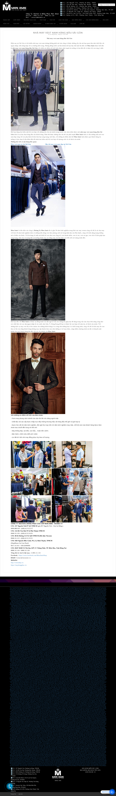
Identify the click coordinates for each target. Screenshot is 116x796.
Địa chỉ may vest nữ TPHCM (44, 715)
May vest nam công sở (84, 663)
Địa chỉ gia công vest (38, 688)
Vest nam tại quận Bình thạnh (32, 765)
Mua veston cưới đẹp (36, 715)
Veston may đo (16, 666)
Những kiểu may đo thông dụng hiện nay (91, 673)
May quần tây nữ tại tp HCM (59, 742)
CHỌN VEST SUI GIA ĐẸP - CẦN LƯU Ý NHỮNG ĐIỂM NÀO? (27, 626)
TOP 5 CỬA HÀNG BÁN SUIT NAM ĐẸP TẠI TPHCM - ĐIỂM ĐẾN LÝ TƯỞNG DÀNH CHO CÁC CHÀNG (69, 625)
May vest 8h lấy (16, 648)
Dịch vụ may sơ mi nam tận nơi (21, 633)
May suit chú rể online (48, 661)
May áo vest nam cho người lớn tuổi (36, 709)
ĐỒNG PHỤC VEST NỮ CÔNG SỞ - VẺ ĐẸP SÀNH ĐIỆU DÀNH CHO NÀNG (70, 613)
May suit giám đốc (64, 671)
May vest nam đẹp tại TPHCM (91, 714)
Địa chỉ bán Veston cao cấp (95, 726)
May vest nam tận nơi (57, 676)
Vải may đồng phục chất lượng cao (90, 689)
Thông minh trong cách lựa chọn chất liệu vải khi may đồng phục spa (84, 603)
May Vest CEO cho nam (53, 633)
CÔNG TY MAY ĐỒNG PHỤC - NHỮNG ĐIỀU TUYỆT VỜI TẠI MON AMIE (22, 613)
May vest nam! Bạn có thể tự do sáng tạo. (81, 743)
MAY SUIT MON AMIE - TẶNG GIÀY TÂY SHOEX (96, 626)
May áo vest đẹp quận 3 (21, 695)
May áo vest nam (26, 683)
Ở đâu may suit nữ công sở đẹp (78, 735)
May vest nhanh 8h (21, 648)
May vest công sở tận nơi (34, 676)
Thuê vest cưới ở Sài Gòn (29, 698)
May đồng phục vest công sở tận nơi (17, 675)
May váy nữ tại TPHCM (53, 712)
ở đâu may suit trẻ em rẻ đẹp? (76, 736)
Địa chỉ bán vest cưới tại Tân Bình (72, 732)
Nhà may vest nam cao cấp (24, 700)
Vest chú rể (61, 654)
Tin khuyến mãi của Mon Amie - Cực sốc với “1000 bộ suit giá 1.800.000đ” (32, 598)
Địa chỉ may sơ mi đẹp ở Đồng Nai (45, 703)
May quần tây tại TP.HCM (64, 723)
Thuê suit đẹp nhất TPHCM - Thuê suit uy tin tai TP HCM (55, 749)
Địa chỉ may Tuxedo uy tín (69, 682)
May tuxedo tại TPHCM (36, 682)
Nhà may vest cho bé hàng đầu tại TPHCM (58, 639)
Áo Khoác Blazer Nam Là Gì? (79, 757)
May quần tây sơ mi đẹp (65, 708)
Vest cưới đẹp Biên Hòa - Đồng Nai (63, 702)
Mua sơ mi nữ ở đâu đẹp (23, 742)
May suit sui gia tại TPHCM (21, 738)
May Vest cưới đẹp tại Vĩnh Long (91, 729)
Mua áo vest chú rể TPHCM (27, 710)
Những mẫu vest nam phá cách (49, 765)
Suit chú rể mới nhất (64, 739)
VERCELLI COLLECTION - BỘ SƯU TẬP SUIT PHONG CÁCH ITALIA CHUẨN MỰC (24, 617)
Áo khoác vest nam (83, 683)
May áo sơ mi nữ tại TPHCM (53, 715)
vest (89, 759)
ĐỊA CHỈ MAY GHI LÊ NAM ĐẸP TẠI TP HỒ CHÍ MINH (36, 755)
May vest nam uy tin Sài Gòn (87, 701)
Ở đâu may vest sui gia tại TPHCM (67, 641)
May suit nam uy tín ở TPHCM (87, 696)
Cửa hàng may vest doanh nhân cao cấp (74, 666)
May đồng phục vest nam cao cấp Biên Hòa (31, 704)
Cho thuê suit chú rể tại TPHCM (16, 663)
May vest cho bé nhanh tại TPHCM (61, 647)
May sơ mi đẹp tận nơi (58, 635)
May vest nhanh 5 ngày (32, 645)
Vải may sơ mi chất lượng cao (88, 690)
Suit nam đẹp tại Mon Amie (70, 740)
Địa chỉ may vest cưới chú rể (99, 716)
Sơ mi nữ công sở (77, 744)
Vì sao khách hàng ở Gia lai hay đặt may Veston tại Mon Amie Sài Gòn (51, 731)
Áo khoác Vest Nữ (82, 754)
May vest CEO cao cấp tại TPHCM (25, 669)
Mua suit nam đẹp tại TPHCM (17, 696)
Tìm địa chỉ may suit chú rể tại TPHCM (57, 655)
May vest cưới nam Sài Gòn (48, 697)
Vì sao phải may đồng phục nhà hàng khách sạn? (53, 604)
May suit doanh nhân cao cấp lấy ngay (19, 654)
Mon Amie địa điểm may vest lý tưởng (42, 672)
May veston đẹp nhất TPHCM (30, 686)
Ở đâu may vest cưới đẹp (94, 724)
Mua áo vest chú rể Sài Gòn (31, 697)
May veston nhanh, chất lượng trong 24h (84, 724)
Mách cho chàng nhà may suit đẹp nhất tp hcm (18, 602)
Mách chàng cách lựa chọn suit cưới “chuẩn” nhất (84, 602)
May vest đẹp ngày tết (81, 657)
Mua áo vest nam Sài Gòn (15, 700)
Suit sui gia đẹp (34, 738)
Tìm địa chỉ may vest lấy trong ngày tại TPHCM (98, 640)
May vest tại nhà (59, 632)
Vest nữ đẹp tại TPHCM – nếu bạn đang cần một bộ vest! (96, 743)
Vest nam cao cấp (48, 680)
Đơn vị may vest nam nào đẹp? (31, 718)
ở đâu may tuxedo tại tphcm (41, 656)
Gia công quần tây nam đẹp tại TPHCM (46, 688)
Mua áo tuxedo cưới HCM (82, 712)
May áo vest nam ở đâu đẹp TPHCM (86, 697)
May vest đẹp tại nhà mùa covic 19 (48, 631)
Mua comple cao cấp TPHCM (90, 672)
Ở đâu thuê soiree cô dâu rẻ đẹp (25, 737)
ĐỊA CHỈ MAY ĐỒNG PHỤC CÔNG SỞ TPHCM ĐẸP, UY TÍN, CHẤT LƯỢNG (45, 606)
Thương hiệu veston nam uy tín (79, 686)
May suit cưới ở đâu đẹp (52, 722)
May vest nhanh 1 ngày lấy (63, 645)
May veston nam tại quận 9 (46, 763)
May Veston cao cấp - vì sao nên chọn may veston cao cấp (72, 752)
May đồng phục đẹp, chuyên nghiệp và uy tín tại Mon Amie (51, 605)
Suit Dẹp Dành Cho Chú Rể (89, 754)
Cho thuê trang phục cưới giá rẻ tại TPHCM (91, 648)
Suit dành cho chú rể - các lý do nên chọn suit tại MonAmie (58, 750)
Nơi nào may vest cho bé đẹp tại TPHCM (78, 642)
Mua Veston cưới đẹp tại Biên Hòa (27, 707)
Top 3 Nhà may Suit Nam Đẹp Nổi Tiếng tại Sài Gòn (91, 728)
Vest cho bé (77, 640)
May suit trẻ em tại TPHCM (90, 737)
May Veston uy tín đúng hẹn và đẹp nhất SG (74, 726)
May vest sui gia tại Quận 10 (34, 644)
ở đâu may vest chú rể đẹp (20, 656)
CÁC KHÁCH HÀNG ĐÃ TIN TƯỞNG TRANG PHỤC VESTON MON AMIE (67, 607)
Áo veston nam (21, 685)
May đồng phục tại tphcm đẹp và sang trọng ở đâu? (67, 603)
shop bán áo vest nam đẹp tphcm (63, 714)
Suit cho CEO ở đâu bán (39, 653)
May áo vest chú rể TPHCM (18, 710)
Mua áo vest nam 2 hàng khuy (70, 716)
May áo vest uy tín (42, 695)
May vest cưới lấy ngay (56, 658)
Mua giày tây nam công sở (89, 669)
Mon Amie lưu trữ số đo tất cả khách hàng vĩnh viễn (49, 724)
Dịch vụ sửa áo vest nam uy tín (94, 685)
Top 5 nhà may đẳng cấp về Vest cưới (78, 728)
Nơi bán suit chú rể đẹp (67, 738)
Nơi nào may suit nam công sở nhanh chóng (46, 735)
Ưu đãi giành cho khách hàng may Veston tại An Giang (18, 730)
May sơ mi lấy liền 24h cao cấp (53, 649)
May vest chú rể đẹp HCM (56, 697)
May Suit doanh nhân (97, 653)
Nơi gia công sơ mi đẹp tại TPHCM (99, 688)
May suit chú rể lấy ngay (55, 661)
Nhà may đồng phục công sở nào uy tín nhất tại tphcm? (74, 599)
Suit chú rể (87, 655)
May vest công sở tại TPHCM (76, 663)
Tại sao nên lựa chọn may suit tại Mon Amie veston (41, 722)
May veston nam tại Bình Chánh (47, 764)
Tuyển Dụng (63, 23)
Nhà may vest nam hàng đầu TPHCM (54, 713)
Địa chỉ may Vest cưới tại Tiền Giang (55, 730)
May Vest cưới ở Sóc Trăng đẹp (50, 729)
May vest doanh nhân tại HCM (83, 671)
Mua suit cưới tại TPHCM (74, 657)
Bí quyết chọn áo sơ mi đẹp (94, 725)
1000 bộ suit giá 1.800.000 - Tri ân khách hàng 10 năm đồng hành (93, 589)
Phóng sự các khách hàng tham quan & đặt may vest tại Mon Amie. (62, 593)
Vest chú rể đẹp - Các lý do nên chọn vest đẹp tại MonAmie (73, 753)
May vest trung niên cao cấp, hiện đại (80, 721)
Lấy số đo (26, 23)
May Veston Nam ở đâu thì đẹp (15, 729)
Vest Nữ (52, 19)
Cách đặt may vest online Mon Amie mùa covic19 (95, 631)
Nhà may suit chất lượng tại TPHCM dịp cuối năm (29, 657)
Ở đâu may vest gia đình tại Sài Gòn (90, 641)
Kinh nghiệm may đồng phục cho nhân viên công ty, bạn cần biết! (33, 600)
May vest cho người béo (98, 711)
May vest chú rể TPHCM (62, 709)
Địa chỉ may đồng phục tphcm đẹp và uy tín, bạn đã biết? (64, 600)
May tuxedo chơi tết (93, 659)
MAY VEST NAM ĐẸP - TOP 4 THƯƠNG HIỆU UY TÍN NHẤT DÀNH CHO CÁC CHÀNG (80, 621)
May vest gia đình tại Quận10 (17, 640)
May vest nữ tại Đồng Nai (91, 702)
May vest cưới (30, 658)
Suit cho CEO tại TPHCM (32, 653)
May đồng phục (83, 765)
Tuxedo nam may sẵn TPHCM (86, 681)
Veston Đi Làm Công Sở (52, 741)
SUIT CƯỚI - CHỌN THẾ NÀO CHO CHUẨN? (70, 614)
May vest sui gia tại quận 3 (81, 639)
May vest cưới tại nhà (39, 725)
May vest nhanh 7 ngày (18, 645)
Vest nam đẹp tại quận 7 (92, 700)
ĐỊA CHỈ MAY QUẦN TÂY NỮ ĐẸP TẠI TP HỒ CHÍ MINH (69, 755)
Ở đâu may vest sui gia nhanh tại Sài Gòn (79, 641)
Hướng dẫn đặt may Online (27, 758)
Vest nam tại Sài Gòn (55, 680)
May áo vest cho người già (28, 712)
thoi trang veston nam (85, 759)
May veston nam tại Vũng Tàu (85, 764)
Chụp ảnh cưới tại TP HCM (97, 765)
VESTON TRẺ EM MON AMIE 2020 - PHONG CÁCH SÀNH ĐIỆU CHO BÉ (59, 618)
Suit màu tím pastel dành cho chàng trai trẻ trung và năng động (90, 591)
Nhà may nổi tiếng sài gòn (21, 715)
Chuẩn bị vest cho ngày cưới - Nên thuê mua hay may (20, 723)
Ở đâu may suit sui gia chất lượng (47, 736)
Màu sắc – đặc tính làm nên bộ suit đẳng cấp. (34, 741)
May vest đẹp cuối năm (24, 658)
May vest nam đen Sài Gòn (39, 697)
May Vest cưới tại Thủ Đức (43, 732)
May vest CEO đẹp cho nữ (39, 633)
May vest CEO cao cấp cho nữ (21, 634)
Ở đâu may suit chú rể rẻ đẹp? (35, 737)
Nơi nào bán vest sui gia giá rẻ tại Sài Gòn (23, 643)
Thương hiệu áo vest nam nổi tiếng (75, 684)
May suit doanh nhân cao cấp (73, 714)
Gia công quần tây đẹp (64, 688)
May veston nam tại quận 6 (70, 763)
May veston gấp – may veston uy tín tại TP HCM (25, 752)
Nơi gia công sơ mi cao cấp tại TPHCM (87, 688)
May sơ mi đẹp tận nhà (90, 635)
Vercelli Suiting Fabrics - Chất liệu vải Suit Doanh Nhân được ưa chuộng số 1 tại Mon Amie (68, 591)
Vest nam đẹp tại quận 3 (26, 701)
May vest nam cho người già (46, 709)
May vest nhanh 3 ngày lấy (47, 645)
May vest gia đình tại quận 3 (34, 646)
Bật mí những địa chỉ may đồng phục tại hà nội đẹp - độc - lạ (22, 601)
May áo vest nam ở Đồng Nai (72, 703)
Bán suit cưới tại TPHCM (42, 663)
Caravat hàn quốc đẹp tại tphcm (81, 756)
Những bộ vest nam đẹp (66, 684)
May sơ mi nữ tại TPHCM (90, 742)
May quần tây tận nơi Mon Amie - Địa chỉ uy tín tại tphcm (66, 588)
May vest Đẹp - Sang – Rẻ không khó (85, 717)
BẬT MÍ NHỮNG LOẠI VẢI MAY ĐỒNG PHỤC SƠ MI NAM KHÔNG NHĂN (30, 619)
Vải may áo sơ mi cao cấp (38, 690)
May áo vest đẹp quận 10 (66, 694)
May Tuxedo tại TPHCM (81, 682)
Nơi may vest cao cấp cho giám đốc (96, 670)
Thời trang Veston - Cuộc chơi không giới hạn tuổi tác (53, 721)
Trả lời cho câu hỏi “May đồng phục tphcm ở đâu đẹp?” (51, 603)
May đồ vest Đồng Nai (84, 702)
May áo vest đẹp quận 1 (36, 695)
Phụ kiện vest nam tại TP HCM (34, 756)
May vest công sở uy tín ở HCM (58, 663)
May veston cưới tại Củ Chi (82, 732)
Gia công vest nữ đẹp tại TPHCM (76, 718)
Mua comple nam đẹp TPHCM (94, 710)
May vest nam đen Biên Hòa (42, 704)
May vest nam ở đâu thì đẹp (80, 708)
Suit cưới (78, 655)
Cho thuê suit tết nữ (88, 662)
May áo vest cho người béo (52, 710)
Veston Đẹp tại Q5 (41, 759)
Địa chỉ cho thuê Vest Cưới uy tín (57, 728)
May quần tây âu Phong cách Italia (79, 741)
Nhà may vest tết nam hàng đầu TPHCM (98, 656)
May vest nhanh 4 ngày (39, 645)
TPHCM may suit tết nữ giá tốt (76, 654)
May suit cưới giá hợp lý (25, 661)
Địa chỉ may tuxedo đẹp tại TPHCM (51, 681)
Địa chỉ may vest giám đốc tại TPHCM (45, 667)
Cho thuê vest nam (57, 765)
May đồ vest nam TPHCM (89, 682)
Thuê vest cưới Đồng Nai (81, 703)
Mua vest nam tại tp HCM (88, 741)
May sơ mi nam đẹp (15, 743)
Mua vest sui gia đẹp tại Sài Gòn (76, 643)
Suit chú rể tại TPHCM (93, 655)
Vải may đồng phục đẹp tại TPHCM (80, 689)
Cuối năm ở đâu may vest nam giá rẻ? (24, 662)
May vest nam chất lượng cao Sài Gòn (59, 701)
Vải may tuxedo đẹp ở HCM (61, 682)
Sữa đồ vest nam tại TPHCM (82, 687)
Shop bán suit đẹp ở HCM (45, 716)
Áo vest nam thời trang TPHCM (27, 716)
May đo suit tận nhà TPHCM (75, 675)
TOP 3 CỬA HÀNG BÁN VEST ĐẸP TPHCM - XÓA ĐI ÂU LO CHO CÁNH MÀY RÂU (39, 628)
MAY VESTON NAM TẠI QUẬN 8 (25, 726)
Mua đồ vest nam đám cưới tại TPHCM (92, 712)
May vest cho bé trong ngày (36, 647)
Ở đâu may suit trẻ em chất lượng (67, 736)
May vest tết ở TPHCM (51, 640)
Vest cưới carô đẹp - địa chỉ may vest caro (87, 750)
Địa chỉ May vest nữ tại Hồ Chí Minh (20, 759)
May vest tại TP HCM (68, 765)
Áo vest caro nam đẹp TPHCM (61, 711)
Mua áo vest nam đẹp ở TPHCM (72, 715)
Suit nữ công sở (33, 736)
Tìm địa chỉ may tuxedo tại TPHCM (34, 655)
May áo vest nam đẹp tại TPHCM (18, 687)
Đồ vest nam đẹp (15, 684)
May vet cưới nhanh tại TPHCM (71, 725)
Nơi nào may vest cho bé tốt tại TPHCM (66, 642)
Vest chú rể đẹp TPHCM (70, 709)
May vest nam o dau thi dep (97, 759)
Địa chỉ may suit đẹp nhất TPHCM (79, 751)
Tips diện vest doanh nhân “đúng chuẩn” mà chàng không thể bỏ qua (50, 597)
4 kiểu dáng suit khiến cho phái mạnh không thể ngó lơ (68, 597)
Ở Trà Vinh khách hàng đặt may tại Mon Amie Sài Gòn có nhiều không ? (76, 729)
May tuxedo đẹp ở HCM (97, 682)
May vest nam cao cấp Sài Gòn (69, 701)
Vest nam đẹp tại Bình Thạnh (47, 700)
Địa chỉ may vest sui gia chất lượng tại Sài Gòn (31, 648)
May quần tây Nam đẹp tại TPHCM (49, 754)
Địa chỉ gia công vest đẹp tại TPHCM (28, 688)
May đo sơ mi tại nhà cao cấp (65, 635)
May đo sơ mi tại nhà (83, 635)
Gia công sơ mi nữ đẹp (78, 688)
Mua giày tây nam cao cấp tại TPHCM (49, 669)
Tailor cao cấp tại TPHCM (78, 676)
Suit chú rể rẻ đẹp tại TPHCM (83, 738)
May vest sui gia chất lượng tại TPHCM (71, 639)
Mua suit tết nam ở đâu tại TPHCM (65, 657)
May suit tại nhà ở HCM (83, 675)
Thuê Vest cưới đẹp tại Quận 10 (39, 728)
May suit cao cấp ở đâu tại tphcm (44, 654)
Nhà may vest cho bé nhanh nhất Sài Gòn (57, 643)
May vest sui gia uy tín (98, 643)
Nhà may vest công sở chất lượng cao (72, 661)
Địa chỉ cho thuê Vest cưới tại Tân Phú (61, 732)
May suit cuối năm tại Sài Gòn (82, 660)
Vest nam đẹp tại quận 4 (18, 701)
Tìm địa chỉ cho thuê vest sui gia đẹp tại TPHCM (42, 641)
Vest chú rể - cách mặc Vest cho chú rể (58, 752)
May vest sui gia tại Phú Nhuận (51, 644)
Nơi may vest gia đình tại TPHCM (46, 643)
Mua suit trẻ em (65, 737)
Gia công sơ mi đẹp (18, 689)
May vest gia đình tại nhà (60, 646)
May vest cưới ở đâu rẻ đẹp (90, 716)
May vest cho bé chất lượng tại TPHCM (90, 647)
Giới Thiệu (16, 19)
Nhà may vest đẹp (77, 717)
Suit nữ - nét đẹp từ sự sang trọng (79, 740)
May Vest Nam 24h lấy (15, 758)
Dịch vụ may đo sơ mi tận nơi (30, 633)
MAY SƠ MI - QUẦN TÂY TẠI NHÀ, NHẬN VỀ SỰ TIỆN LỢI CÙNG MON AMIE (56, 620)
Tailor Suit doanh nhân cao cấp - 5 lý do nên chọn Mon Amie (42, 599)
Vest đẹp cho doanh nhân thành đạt (24, 666)
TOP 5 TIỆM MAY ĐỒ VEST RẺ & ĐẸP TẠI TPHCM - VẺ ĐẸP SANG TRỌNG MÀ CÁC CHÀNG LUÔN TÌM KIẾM (53, 626)
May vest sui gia (92, 643)
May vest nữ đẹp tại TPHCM (23, 743)
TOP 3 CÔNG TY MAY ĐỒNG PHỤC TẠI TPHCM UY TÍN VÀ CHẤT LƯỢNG (35, 612)
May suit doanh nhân (101, 671)
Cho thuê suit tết (74, 652)
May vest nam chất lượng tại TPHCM (80, 716)
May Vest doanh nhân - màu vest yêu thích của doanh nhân (41, 750)
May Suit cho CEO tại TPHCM (35, 654)
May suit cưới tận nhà (57, 675)
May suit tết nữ (15, 660)
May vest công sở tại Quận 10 (53, 673)
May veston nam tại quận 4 (86, 763)
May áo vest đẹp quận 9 (74, 694)
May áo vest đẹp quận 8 (81, 694)
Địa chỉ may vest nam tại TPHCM (93, 680)
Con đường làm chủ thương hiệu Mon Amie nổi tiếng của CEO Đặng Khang (80, 592)
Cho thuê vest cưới (70, 662)
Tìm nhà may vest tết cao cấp (85, 654)
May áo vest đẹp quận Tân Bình (31, 694)
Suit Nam (78, 754)
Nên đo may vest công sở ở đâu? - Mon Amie (34, 597)
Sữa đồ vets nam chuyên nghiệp (50, 687)
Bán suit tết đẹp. (95, 652)
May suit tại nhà (89, 675)
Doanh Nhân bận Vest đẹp (65, 695)
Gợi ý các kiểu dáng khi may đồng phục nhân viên (39, 604)
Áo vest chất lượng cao (54, 695)
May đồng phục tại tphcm (86, 749)
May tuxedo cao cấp (100, 659)
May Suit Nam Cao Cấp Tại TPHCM (21, 740)
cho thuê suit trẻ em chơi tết (67, 652)
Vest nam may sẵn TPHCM (33, 683)
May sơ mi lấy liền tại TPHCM (70, 649)
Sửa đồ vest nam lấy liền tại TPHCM (23, 684)
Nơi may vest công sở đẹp (50, 663)
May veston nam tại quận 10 (24, 764)
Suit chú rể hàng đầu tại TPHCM (49, 739)
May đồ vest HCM (35, 713)
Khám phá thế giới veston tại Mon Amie (62, 724)
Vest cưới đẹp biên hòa (77, 707)
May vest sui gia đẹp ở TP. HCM (83, 723)
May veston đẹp (102, 681)
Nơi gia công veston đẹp (70, 689)
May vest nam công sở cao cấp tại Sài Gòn (59, 699)
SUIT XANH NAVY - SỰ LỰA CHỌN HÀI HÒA (78, 612)
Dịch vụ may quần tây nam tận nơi (67, 632)
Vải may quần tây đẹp (80, 690)
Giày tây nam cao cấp (59, 669)
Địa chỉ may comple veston (70, 686)
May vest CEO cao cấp (65, 670)
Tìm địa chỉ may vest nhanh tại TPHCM (85, 640)
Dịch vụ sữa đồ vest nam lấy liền (91, 687)
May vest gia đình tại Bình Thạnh (69, 646)
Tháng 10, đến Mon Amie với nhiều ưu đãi (21, 671)
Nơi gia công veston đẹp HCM (55, 689)
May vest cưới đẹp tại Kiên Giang (60, 729)
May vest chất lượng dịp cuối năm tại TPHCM (19, 659)
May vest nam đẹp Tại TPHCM (15, 718)
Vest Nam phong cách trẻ (34, 759)
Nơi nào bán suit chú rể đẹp (97, 738)
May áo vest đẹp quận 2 (28, 695)
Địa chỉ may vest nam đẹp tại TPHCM (94, 713)
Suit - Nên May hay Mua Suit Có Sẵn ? (54, 757)
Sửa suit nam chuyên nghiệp (16, 686)
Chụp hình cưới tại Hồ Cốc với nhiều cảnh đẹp (74, 758)
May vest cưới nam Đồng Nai (35, 703)
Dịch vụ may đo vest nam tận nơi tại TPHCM (94, 633)
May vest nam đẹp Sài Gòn (78, 701)
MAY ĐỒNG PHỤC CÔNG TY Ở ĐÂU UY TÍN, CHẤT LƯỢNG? (23, 606)
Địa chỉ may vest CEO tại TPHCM (96, 667)
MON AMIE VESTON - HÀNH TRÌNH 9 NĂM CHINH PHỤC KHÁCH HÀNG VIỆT (89, 606)
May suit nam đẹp (34, 740)
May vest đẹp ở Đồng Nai (101, 703)
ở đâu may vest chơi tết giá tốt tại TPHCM (30, 656)
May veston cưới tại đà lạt (18, 731)
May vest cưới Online (87, 725)
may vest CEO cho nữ (46, 633)
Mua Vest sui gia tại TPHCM (97, 745)
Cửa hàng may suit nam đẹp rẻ (35, 696)
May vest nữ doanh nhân (84, 666)
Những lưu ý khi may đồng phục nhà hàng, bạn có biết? (68, 604)
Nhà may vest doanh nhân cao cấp (31, 668)
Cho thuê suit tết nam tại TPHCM (96, 662)
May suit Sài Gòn (79, 715)
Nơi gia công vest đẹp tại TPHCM (35, 689)
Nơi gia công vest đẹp (64, 689)
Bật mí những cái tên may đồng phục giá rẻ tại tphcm (95, 604)
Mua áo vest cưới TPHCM (78, 709)
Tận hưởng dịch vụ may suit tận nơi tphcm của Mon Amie (24, 589)
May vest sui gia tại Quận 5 (42, 644)
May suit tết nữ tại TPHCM (21, 660)
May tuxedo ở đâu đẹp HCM (77, 681)
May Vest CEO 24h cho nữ (40, 634)
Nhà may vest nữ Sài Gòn (45, 712)
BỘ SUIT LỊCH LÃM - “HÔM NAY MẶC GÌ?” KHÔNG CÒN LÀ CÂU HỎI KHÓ (54, 621)
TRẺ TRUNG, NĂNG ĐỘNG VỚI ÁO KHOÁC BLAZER (86, 614)
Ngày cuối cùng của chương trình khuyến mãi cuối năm (39, 601)
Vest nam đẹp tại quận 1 (40, 701)
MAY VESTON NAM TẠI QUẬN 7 (35, 726)
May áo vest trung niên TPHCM (94, 715)
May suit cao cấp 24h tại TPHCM (54, 654)
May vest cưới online (44, 658)
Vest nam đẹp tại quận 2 (33, 701)
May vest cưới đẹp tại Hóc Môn (34, 732)
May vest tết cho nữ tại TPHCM (95, 657)
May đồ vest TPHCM (62, 716)
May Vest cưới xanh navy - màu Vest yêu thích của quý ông (40, 753)
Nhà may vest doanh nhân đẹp (50, 668)
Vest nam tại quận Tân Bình (40, 765)
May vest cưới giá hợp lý (61, 672)
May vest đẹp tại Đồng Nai (84, 730)
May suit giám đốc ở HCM (57, 671)
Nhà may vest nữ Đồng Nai (64, 703)
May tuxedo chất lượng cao (25, 681)
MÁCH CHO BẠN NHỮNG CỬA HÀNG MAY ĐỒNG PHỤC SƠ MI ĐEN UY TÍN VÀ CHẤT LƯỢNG (81, 617)
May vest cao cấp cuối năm (30, 659)
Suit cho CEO (26, 653)
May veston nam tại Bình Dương (76, 764)
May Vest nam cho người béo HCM (80, 698)
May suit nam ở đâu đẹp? (99, 739)
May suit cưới (52, 660)
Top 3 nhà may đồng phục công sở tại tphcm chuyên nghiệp (22, 604)
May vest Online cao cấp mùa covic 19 (22, 632)
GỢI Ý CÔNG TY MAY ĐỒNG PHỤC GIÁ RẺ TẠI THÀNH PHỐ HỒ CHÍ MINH (59, 612)
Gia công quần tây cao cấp (56, 688)
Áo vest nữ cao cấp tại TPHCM (87, 745)
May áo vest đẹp (47, 695)
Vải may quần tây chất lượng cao (64, 690)
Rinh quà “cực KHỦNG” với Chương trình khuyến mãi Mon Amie (85, 598)
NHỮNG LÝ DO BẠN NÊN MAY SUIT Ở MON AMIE (94, 629)
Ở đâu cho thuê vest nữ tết (49, 656)
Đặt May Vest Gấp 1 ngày (87, 757)
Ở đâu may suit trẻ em (84, 736)
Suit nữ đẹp (64, 740)
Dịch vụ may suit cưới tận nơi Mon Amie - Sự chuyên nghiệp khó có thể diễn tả (57, 587)
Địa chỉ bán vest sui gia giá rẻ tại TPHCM (78, 648)
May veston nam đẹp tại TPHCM (76, 669)
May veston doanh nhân (41, 671)
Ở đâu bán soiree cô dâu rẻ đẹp (16, 737)
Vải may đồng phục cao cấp (100, 689)
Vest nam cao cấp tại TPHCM (34, 667)
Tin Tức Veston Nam (73, 759)
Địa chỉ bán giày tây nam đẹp (66, 669)
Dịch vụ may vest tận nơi (36, 635)
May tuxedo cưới (15, 682)
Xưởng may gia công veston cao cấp (92, 683)
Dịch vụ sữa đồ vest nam (99, 687)
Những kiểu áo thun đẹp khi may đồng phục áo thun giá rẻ (91, 599)
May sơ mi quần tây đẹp (86, 710)
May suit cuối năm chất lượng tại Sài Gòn (93, 660)
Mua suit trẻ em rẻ (59, 737)
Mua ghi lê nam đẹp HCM (67, 712)
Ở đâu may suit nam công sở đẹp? (88, 735)
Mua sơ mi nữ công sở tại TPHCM (22, 744)
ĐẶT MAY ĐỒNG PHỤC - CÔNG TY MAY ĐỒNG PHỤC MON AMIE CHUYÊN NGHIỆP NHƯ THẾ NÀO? (79, 611)
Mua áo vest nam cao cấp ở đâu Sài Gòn (72, 699)
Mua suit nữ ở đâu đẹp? (92, 739)
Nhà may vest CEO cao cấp (68, 667)
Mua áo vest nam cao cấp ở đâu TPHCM (53, 714)
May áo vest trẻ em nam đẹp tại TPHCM (60, 759)
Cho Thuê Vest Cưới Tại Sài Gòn (96, 757)
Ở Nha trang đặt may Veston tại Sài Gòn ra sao (68, 731)
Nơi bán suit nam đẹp (85, 739)
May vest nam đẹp (27, 667)
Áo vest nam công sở (54, 685)
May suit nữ (39, 740)
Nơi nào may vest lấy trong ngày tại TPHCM (42, 642)
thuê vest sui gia (46, 759)
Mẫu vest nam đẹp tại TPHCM (59, 683)
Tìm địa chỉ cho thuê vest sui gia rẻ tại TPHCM (27, 641)
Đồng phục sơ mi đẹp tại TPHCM (87, 676)
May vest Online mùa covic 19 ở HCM (58, 631)
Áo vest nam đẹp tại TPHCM (96, 758)
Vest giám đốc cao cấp (53, 666)
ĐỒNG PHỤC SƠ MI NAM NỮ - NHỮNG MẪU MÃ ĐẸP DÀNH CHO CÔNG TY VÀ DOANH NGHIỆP (46, 616)
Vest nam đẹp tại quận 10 (69, 700)
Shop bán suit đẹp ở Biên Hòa (36, 707)
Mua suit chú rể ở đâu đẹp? (59, 738)
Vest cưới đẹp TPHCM (47, 708)
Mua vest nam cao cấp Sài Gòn (93, 699)
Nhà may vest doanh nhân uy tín (41, 668)
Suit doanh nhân (68, 711)
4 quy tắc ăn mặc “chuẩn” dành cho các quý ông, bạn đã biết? (67, 602)
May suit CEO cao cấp (16, 669)
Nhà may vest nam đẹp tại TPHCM (42, 718)
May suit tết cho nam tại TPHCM (38, 660)
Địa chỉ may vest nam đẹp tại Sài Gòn (47, 699)
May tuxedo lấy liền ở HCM (42, 681)
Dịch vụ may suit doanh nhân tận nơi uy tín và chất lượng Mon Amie (19, 587)
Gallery (73, 23)
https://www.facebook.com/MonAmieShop (33, 555)
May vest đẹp (94, 668)
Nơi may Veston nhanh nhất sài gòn (86, 726)
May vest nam (62, 765)
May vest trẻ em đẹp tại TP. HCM (73, 723)
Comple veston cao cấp (35, 685)
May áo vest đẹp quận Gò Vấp (22, 694)
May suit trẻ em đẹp (98, 737)
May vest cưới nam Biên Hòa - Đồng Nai (91, 703)
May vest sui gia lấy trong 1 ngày (90, 644)
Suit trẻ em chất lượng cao (52, 737)
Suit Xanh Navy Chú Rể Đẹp (61, 741)
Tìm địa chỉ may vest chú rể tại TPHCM (23, 655)
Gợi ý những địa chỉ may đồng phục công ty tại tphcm (68, 605)
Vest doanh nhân (79, 710)
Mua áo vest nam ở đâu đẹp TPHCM (16, 716)
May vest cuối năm (50, 658)
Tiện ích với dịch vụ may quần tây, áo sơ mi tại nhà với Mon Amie (48, 588)
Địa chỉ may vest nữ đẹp (69, 745)
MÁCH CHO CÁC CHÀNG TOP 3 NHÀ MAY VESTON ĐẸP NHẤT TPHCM (48, 630)
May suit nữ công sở (21, 736)
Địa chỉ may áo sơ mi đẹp (28, 680)
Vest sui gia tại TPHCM (50, 674)
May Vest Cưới (21, 758)
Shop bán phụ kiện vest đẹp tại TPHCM (71, 710)
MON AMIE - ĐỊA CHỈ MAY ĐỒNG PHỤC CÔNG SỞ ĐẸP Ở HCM (67, 606)
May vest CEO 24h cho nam (48, 634)
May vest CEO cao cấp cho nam (31, 634)
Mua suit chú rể (90, 738)
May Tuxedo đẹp (15, 683)
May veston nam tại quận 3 (95, 763)
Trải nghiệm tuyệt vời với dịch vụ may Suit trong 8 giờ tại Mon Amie (82, 601)
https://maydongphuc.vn (19, 565)
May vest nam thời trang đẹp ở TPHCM (23, 717)
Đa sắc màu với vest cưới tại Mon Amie (35, 717)
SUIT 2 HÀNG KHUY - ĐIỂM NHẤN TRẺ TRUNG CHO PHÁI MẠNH (63, 628)
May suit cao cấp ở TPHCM (69, 696)
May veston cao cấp (60, 712)
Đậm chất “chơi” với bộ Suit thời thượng (53, 601)
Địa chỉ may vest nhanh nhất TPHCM (44, 648)
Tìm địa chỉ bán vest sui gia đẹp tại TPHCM (96, 638)
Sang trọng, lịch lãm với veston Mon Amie (72, 673)
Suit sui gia (45, 738)
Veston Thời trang (79, 759)
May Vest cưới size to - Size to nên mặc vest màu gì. (93, 732)
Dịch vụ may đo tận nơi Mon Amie (73, 633)
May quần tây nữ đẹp (76, 742)
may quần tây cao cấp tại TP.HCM (46, 723)
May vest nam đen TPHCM (35, 710)
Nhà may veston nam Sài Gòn (61, 686)
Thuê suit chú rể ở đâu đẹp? (51, 738)
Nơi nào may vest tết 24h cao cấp (43, 640)
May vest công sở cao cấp (67, 663)
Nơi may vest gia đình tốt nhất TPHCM (34, 643)
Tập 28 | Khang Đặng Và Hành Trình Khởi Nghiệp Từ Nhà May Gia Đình (42, 593)
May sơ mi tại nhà (96, 635)
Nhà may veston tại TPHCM (81, 685)
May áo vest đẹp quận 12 (51, 694)
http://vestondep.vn (17, 562)
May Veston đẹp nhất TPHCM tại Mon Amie (37, 727)
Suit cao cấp (45, 653)
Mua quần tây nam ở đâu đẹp (15, 742)
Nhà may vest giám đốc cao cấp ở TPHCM (57, 667)
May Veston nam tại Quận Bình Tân (17, 763)
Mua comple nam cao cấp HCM (27, 713)
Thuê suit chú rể (19, 739)
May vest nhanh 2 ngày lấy (55, 645)
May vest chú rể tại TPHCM (79, 658)
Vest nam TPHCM (51, 683)
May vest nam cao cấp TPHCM (41, 714)
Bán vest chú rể (31, 663)
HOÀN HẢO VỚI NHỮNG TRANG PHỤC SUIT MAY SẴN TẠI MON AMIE (22, 611)
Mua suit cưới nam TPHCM (26, 696)
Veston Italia (28, 711)
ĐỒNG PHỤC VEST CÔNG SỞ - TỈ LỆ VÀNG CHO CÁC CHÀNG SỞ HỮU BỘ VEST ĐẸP (49, 614)
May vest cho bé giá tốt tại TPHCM (80, 647)
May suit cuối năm (75, 660)
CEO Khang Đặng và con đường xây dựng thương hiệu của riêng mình (45, 592)
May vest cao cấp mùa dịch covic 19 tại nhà (36, 631)
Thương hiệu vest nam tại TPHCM (43, 713)
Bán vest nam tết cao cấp (29, 638)
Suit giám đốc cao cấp (20, 653)
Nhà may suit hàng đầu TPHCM (52, 696)
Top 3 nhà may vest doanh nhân (64, 630)
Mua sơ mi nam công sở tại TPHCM (33, 744)
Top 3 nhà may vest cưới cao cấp (74, 630)
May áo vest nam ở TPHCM (55, 709)
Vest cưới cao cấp (66, 654)
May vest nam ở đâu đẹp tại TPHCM (43, 683)
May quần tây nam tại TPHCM (53, 672)
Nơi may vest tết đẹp (65, 638)
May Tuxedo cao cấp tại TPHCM (23, 682)
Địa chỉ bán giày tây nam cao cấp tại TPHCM (37, 669)
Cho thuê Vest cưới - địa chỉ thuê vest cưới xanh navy (50, 751)
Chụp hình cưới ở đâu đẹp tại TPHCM (51, 758)
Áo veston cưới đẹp (23, 686)
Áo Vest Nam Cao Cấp (41, 684)
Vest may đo (102, 713)
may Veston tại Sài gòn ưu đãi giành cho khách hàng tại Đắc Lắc (31, 731)
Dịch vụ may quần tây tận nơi (76, 632)
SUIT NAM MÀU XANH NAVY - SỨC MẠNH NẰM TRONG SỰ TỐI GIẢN (32, 620)
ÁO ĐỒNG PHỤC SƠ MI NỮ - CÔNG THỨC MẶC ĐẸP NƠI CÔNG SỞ (36, 618)
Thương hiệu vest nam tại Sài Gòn (99, 698)
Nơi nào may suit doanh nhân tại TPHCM (69, 653)
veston (92, 759)
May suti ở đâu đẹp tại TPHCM (94, 709)
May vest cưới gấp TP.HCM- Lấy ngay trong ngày (96, 723)
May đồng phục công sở (89, 765)
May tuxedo (36, 659)
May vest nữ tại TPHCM (81, 673)
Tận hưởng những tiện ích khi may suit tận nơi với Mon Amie (42, 589)
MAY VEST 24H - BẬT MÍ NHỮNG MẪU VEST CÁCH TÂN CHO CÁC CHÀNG (73, 619)
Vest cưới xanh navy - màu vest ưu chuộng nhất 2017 (23, 753)
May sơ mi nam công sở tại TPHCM (54, 744)
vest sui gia (68, 759)
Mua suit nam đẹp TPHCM (43, 711)
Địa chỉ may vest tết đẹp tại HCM (48, 638)
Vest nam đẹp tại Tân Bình (31, 700)
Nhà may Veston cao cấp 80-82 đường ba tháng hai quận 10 (52, 727)
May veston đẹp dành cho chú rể (87, 668)
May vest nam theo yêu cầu (96, 697)
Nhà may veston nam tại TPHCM (71, 668)
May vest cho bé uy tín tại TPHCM (26, 647)
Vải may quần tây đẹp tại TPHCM (54, 690)
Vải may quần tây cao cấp (73, 690)
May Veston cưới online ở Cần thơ (101, 729)
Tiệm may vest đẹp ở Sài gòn (97, 708)
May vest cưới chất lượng (79, 725)
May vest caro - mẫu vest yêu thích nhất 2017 (73, 750)
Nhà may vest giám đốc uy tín (21, 668)
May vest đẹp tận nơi (51, 635)
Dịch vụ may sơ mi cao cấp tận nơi (86, 632)
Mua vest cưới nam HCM (71, 697)
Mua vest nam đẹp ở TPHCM (58, 684)
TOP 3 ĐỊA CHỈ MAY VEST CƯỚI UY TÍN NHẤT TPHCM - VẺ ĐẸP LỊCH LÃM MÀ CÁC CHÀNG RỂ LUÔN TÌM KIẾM (68, 629)
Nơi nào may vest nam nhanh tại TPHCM (29, 642)
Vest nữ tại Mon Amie (90, 674)
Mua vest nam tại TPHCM (40, 708)
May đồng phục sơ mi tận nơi (89, 634)
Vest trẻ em (81, 745)
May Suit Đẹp (76, 682)
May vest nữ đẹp (27, 759)
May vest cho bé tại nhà (52, 647)
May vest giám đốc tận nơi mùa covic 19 (23, 631)
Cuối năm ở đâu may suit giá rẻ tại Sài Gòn (47, 662)
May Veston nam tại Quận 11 (37, 763)
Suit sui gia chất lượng (40, 738)
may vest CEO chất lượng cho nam (63, 633)
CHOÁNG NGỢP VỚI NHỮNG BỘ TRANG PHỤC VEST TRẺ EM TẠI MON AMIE (80, 620)
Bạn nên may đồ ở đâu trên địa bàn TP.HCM (35, 723)
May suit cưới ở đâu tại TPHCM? (67, 660)
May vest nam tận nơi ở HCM (17, 676)
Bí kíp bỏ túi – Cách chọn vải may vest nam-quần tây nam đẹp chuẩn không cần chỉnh (33, 721)
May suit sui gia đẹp (28, 738)
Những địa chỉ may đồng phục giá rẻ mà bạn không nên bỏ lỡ (34, 605)
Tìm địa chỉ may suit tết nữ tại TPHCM (45, 655)
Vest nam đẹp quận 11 (63, 700)
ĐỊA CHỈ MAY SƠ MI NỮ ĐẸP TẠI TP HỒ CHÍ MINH (86, 755)
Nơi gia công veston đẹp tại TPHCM (46, 689)
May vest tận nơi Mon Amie (20, 635)
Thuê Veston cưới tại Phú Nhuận (30, 728)
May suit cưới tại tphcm (58, 660)
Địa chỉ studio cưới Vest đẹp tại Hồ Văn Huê (19, 728)
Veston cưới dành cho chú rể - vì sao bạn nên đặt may (56, 753)
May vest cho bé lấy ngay (70, 647)
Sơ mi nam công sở (83, 744)
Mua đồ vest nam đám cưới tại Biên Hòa (93, 704)
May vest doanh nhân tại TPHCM (93, 671)
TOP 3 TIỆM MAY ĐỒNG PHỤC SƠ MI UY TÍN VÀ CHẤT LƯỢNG (37, 615)
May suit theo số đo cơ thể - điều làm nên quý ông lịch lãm (65, 722)
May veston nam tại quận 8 (54, 763)
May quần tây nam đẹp (83, 742)
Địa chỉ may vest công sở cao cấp (83, 661)
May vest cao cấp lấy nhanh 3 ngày (99, 663)
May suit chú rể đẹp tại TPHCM (97, 695)
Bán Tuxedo (36, 663)
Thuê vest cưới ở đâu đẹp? (44, 673)
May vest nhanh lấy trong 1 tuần (99, 644)
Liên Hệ (82, 23)
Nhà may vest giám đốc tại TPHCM (60, 668)
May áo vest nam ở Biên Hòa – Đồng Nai (74, 702)
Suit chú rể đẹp (69, 739)
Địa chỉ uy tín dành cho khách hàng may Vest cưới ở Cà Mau (36, 729)
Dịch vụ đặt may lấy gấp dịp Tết (27, 724)
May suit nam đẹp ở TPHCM (78, 696)
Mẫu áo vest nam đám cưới (68, 683)
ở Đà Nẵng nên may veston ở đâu (80, 731)
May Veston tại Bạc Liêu (24, 729)
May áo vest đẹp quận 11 (59, 694)
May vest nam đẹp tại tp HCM (32, 743)
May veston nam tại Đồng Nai (67, 764)
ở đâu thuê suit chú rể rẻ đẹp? (44, 737)
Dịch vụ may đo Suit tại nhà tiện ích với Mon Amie (26, 599)
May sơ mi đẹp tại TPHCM (24, 672)
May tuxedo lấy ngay (87, 659)
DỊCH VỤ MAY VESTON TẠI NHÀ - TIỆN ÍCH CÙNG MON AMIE (33, 621)
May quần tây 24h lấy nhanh (36, 649)
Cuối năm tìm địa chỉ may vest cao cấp (94, 661)
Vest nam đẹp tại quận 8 (84, 700)
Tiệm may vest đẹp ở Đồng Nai (15, 703)
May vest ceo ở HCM (59, 670)
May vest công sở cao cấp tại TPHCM (31, 652)
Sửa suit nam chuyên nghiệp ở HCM (93, 684)
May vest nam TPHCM (15, 697)
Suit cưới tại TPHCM (83, 655)
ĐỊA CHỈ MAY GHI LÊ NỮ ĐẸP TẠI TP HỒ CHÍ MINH (52, 755)
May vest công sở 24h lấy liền (58, 652)
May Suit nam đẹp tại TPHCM (57, 740)
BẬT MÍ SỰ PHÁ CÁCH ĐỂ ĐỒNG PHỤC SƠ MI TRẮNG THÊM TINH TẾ (59, 615)
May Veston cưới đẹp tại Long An (90, 731)
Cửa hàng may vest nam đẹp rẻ (84, 713)
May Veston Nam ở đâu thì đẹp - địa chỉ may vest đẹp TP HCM (73, 749)
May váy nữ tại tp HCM (46, 742)
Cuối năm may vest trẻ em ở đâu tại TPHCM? (60, 662)
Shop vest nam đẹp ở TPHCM (37, 712)
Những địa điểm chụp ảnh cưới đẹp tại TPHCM (38, 758)
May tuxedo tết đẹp (60, 659)
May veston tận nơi (26, 675)
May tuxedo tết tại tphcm (46, 659)
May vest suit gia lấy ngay (85, 643)
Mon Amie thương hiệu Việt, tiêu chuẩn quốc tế (90, 722)
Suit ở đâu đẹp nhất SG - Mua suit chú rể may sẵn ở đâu (20, 741)
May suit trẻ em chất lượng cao (72, 737)
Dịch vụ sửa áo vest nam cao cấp (72, 685)
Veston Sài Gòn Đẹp (24, 718)
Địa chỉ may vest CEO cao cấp (18, 670)
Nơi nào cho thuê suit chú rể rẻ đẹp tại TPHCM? (29, 739)
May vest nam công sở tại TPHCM (27, 745)
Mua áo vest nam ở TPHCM (26, 709)
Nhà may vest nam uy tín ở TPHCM (46, 717)
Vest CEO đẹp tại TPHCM (46, 666)
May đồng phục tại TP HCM (76, 765)
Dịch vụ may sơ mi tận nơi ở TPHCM (96, 632)
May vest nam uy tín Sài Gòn (21, 144)
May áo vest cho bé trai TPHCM (62, 715)
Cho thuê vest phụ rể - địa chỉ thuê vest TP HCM (35, 751)
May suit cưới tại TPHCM (61, 696)
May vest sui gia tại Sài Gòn (26, 644)
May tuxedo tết (41, 659)
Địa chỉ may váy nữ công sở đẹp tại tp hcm (18, 757)
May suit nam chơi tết (47, 660)
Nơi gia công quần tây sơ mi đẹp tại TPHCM (64, 718)
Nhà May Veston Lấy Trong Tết (74, 695)
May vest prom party (58, 674)
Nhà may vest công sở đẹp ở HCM (36, 662)
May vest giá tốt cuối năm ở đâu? (15, 658)
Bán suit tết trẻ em (89, 652)
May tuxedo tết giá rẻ (54, 659)
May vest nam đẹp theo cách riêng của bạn (48, 743)
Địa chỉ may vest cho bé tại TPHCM (67, 648)
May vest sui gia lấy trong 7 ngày (70, 644)
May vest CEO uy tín (37, 670)
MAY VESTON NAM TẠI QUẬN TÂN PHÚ (61, 726)
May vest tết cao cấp (67, 640)
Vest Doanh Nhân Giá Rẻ (45, 741)
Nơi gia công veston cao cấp (26, 689)
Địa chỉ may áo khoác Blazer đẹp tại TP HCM (46, 756)
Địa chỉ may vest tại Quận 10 (36, 673)
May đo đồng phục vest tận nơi (98, 634)
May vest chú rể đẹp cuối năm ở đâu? (89, 658)
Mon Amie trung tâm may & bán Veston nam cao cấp (23, 727)
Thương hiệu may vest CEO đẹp (19, 667)
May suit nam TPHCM (22, 711)
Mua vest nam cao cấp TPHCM (82, 714)
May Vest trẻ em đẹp (76, 745)
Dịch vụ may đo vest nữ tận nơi (83, 633)
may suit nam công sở (28, 736)
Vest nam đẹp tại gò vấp (39, 700)
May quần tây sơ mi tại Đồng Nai (25, 703)
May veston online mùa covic (45, 632)
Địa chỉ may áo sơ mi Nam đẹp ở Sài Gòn (61, 754)
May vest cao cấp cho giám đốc (34, 711)
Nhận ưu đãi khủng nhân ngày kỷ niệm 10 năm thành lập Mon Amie (53, 598)
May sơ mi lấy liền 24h (78, 649)
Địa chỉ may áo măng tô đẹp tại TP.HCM (30, 757)
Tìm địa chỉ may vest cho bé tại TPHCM (19, 639)
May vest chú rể (72, 658)
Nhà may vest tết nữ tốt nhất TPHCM (87, 656)
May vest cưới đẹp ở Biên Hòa (99, 731)
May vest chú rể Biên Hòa (70, 707)
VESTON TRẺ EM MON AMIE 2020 (50, 607)
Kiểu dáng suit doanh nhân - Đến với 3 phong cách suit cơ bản (85, 597)
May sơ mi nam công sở (16, 674)
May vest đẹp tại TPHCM (60, 681)
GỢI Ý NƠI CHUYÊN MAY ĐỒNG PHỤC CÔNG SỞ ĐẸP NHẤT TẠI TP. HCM (46, 613)
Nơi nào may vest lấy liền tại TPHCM (54, 642)
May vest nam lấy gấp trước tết (37, 724)
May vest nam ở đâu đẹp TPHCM (56, 708)
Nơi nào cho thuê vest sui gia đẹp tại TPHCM (91, 642)
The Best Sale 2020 (30, 19)
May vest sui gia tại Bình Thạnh (60, 644)
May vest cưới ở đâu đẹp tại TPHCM (52, 718)
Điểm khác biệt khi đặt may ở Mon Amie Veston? (56, 590)
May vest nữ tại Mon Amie (71, 743)
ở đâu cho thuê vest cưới (56, 656)
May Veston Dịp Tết (82, 695)
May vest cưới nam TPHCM (44, 710)
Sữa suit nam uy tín (97, 686)
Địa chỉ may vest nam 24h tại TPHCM (55, 648)
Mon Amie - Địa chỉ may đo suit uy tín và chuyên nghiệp (71, 590)
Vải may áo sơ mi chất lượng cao (19, 690)
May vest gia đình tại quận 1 (25, 640)
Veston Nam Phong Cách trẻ (39, 764)
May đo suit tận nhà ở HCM (43, 675)
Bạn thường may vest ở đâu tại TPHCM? (71, 672)
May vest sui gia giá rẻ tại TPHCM (90, 639)
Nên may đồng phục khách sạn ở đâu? (82, 604)
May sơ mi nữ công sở (63, 744)
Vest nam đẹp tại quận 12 (55, 700)
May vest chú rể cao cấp (98, 658)
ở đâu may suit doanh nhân (59, 653)
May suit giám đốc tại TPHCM (80, 653)
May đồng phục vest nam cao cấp (26, 673)
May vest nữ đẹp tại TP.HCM (56, 723)
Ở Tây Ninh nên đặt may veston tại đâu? (94, 730)
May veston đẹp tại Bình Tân (52, 732)
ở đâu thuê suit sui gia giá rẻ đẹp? (93, 736)
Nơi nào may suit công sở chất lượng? (34, 735)
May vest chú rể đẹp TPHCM (61, 710)
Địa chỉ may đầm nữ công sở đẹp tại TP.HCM (59, 756)
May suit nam (83, 669)
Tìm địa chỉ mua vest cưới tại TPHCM (95, 654)
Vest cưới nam (88, 685)
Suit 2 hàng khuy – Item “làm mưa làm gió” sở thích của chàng (34, 602)
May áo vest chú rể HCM (22, 697)
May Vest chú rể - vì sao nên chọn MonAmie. (88, 753)
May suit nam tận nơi (50, 675)
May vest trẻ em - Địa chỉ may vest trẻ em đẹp (38, 752)
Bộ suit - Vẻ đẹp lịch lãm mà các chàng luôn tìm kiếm (80, 593)
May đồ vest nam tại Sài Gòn (90, 698)
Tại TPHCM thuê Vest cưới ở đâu (68, 728)
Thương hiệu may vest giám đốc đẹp (94, 666)
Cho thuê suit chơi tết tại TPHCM (81, 652)
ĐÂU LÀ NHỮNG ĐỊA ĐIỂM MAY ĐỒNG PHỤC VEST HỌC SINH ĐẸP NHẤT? (23, 614)
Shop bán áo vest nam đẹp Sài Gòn (83, 699)
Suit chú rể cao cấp (99, 655)
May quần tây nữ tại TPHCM (44, 682)
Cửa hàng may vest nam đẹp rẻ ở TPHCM (35, 699)
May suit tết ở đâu (23, 652)
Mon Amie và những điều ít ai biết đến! (25, 593)
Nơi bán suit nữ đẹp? (79, 739)
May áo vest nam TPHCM (84, 684)
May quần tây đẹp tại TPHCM (88, 708)
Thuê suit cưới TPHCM (88, 695)
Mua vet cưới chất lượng (54, 725)
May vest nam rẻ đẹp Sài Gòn (49, 701)
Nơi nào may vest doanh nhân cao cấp (84, 670)
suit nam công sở (38, 736)
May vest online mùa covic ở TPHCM (81, 631)
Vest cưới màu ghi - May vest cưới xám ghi (21, 751)
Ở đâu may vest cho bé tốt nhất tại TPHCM (32, 639)
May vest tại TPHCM (95, 675)
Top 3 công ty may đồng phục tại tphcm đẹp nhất (49, 600)
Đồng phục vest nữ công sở (53, 682)
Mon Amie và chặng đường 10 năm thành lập (94, 593)
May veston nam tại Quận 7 (82, 672)
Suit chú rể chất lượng (57, 739)
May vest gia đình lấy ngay (78, 646)
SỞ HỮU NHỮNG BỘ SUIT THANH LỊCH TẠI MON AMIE (79, 626)
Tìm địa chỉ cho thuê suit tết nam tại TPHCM (69, 655)
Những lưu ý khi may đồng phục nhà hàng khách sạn (58, 599)
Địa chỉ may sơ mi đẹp (84, 707)
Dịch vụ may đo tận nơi (81, 634)
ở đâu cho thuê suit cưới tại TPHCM (66, 656)
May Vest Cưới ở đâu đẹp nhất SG (27, 749)
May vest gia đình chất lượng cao (94, 646)
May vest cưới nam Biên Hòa (72, 704)
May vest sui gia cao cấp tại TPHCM (84, 638)
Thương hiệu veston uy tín (86, 667)
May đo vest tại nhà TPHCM (26, 676)
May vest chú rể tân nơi (96, 674)
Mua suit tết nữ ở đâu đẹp (55, 657)
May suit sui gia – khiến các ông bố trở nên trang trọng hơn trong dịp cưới (23, 722)
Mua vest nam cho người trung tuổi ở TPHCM (18, 698)
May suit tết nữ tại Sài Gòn (29, 660)
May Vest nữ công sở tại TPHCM (16, 745)
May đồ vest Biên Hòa (54, 707)
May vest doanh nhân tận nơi (42, 676)
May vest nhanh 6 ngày (25, 645)
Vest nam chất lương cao (44, 702)
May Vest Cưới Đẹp (40, 754)
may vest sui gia (51, 759)
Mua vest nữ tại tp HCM (95, 741)
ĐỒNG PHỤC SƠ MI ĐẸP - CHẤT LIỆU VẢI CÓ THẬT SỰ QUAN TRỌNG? (73, 616)
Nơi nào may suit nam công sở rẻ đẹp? (59, 735)
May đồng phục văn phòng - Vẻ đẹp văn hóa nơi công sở (35, 603)
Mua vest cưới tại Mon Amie (16, 726)
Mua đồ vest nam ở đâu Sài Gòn (24, 699)
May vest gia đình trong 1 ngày (95, 645)
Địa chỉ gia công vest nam (19, 688)
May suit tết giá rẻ (40, 652)
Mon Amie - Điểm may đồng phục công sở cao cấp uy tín (84, 605)
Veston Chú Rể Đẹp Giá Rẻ (69, 741)
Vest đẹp (102, 759)
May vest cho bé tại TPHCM (34, 640)
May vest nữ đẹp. (39, 743)
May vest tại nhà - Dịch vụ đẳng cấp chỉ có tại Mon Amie (75, 589)
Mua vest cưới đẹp (33, 725)
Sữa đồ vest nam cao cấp (73, 687)
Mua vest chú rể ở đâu (48, 657)
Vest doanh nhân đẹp (60, 666)
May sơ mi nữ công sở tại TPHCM (44, 744)
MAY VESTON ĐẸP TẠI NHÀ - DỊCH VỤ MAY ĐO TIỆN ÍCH (82, 628)
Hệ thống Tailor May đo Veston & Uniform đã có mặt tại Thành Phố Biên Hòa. (24, 702)
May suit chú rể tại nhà (41, 661)
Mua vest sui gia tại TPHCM (67, 643)
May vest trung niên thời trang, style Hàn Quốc (68, 721)
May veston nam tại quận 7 (62, 763)
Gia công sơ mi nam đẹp (71, 688)
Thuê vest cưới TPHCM (20, 712)
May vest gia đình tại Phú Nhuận (51, 646)
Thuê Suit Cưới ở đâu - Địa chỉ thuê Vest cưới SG (40, 749)
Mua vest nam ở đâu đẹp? (39, 742)
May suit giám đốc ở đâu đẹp (89, 653)
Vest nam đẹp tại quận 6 (99, 700)
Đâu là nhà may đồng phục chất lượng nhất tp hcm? (19, 603)
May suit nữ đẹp (29, 740)
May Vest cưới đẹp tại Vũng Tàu (75, 730)
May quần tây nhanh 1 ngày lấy (27, 649)
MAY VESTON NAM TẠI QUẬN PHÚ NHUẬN (47, 726)
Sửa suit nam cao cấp (38, 686)
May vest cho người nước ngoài (33, 675)
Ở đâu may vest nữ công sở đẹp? (91, 744)
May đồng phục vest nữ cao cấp (36, 716)
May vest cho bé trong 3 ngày (44, 647)
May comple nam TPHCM (32, 708)
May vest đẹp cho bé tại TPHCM (16, 647)
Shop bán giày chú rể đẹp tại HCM (71, 756)
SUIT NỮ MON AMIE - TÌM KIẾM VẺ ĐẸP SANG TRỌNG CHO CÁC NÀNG (82, 618)
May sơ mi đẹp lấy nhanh (61, 649)
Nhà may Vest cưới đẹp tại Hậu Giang (44, 730)
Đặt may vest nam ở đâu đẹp (49, 684)
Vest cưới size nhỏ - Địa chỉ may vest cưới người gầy (66, 751)
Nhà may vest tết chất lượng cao (38, 638)
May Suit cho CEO (27, 654)
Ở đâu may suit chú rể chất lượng (57, 736)
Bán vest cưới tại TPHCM (25, 663)
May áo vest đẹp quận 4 (14, 695)
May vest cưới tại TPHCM (36, 658)
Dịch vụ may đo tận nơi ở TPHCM (64, 634)
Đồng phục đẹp (36, 674)
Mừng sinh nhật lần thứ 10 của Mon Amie (85, 590)
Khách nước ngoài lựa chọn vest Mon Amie (80, 674)
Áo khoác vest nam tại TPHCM (36, 680)
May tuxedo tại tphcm (73, 659)
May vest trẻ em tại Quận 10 (17, 673)
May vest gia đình (69, 645)
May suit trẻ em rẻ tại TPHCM (81, 737)
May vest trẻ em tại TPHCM (61, 745)
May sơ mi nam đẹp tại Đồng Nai (55, 703)
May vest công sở (25, 687)
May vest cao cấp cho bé (100, 647)
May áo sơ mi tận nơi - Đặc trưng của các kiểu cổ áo (30, 588)
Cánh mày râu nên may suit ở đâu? (79, 722)
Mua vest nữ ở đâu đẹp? (31, 742)
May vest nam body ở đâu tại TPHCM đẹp (68, 717)
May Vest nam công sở (42, 745)
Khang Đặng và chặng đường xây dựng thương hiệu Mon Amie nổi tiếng (25, 592)
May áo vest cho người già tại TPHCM (39, 698)
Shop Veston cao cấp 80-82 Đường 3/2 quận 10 (68, 727)
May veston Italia (73, 711)
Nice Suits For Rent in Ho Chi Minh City (42, 694)
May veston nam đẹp (79, 668)
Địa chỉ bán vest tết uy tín (15, 638)
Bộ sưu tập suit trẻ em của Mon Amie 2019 (67, 674)
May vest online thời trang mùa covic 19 (34, 632)
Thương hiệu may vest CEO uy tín (77, 667)
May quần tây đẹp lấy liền (44, 649)
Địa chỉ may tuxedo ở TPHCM (95, 681)
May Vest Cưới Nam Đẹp (16, 754)
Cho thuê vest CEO (56, 634)
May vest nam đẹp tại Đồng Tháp (66, 730)
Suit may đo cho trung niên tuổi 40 (91, 721)
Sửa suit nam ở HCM (16, 685)
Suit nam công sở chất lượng (69, 735)
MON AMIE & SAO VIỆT (37, 611)
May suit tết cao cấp (51, 652)
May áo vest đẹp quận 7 (88, 694)
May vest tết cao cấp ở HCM (58, 638)
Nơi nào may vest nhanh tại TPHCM (18, 642)
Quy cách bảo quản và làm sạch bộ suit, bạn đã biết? (50, 602)
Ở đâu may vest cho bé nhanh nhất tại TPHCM (45, 639)
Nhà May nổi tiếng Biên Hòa (17, 707)
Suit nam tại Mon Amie (87, 740)
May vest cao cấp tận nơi (44, 635)
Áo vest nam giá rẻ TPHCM (33, 684)
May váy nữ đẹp (52, 742)
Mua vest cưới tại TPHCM (41, 657)
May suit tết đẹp (45, 652)
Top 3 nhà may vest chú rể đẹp (83, 630)
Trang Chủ (6, 19)
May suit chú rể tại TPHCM (33, 661)
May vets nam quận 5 (96, 676)
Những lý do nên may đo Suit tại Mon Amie (66, 601)
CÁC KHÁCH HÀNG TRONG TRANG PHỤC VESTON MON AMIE (51, 619)
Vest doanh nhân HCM (63, 697)
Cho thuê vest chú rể (77, 662)
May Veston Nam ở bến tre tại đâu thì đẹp (32, 730)
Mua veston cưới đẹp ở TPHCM (23, 708)
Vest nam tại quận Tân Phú (23, 765)
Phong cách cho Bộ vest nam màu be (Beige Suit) (67, 757)
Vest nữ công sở (48, 745)
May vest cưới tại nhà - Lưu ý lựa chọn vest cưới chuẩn (37, 587)
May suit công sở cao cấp (62, 661)
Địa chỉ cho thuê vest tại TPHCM (89, 686)
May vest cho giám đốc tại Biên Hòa (81, 704)
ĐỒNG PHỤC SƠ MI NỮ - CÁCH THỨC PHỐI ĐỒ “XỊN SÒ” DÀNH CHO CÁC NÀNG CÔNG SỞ (84, 615)
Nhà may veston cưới (54, 686)
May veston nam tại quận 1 (15, 764)
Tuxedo (70, 654)
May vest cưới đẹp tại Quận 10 (25, 725)
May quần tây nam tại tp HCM (68, 742)
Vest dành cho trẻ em (49, 752)
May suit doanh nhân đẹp (43, 696)
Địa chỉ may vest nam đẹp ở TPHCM (20, 714)
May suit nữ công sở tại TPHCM (98, 735)
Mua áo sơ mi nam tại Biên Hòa (62, 704)
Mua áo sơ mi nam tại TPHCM (92, 707)
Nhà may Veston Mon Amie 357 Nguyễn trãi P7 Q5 (83, 727)
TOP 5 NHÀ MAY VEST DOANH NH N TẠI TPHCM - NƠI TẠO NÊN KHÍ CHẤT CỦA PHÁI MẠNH (81, 627)
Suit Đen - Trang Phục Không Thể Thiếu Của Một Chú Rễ (29, 754)
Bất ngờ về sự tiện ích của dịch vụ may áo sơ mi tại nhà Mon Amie (84, 588)
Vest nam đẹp (55, 702)
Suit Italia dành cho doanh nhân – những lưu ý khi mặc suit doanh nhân (22, 750)
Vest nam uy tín (51, 702)
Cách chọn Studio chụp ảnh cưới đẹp (62, 758)
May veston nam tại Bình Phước (57, 764)
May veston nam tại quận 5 (78, 763)
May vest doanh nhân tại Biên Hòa (46, 707)
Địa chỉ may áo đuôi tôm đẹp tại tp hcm (92, 756)
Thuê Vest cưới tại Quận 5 (48, 728)
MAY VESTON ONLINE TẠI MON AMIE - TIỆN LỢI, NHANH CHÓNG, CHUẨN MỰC (40, 625)
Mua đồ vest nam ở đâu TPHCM (74, 713)
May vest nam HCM (78, 697)
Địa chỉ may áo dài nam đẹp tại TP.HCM (42, 757)
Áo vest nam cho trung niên (76, 683)
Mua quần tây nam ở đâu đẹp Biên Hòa (51, 704)
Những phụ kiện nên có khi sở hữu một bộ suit (27, 674)
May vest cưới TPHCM (18, 709)
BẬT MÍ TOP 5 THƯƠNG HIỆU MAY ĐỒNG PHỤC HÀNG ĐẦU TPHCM (36, 627)
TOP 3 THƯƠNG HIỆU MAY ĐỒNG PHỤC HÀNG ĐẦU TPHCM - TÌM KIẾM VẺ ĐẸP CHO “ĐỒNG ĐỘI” (35, 629)
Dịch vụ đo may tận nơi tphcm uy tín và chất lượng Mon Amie (92, 587)
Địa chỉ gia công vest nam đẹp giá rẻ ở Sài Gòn (88, 718)
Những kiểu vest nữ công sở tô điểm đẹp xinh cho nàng (19, 597)
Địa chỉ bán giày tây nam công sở (98, 669)
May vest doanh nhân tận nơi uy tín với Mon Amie (76, 587)
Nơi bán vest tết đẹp (23, 638)
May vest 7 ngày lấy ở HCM (86, 649)
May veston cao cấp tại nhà (47, 725)
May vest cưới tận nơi (50, 676)
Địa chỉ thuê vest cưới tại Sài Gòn (73, 724)
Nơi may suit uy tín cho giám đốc (74, 670)
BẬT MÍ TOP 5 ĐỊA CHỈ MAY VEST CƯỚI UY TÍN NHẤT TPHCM (57, 627)
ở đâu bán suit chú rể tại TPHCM (76, 656)
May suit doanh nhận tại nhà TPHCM (65, 675)
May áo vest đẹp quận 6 (96, 694)
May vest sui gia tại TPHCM (17, 644)
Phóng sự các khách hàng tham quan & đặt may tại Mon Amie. (45, 591)
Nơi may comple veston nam (46, 686)
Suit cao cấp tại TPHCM (51, 653)
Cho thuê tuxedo (82, 662)
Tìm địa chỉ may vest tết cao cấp (73, 638)
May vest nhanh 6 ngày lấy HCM (95, 649)
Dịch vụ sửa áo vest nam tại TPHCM (44, 685)
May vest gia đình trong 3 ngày (86, 645)
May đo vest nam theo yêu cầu (95, 717)
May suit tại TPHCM (95, 696)
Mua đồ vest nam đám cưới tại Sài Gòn (69, 698)
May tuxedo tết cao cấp (66, 659)
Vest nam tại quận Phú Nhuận (94, 764)
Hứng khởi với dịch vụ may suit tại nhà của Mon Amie (59, 589)
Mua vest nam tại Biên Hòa (62, 707)
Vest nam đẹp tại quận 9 (77, 700)
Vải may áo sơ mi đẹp (46, 690)
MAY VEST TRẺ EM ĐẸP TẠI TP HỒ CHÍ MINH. (22, 756)
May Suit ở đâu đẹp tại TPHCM (56, 717)
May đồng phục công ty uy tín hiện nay (73, 671)
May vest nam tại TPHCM (68, 681)
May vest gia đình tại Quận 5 (26, 646)
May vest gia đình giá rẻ (85, 646)
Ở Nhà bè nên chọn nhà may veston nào (23, 732)
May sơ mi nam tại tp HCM (98, 742)
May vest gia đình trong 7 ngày (77, 645)
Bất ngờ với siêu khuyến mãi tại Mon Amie (69, 598)
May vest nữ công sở (17, 652)
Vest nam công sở (66, 666)
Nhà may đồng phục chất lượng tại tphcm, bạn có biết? (80, 600)
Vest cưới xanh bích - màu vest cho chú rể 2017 (88, 752)
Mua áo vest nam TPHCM (100, 714)
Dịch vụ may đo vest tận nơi (73, 634)
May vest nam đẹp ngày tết (59, 640)
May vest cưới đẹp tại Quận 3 (16, 725)
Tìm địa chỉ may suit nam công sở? (23, 735)
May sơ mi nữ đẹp (61, 680)
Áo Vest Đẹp (59, 695)
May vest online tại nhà (53, 632)
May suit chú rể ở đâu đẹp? (40, 739)
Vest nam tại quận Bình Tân (15, 765)
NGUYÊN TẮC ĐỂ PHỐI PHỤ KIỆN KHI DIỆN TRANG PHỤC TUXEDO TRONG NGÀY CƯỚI (52, 617)
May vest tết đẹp (72, 640)
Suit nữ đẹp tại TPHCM (49, 740)
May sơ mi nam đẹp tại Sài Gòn (64, 713)
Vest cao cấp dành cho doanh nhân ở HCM (35, 666)
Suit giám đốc (15, 653)
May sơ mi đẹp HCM (76, 680)
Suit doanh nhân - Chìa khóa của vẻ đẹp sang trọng (29, 591)
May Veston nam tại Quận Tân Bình (28, 763)
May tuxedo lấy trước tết (80, 659)
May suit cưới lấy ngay (18, 661)
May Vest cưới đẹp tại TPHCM (65, 658)
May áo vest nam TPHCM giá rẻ (61, 685)
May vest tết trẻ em (88, 657)
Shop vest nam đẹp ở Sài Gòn (49, 698)
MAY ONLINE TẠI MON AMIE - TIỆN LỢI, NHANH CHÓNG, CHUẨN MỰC (52, 611)
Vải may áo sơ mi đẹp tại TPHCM (29, 690)
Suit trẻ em (102, 737)
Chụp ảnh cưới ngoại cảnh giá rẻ (86, 758)
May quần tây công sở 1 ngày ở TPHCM (17, 649)
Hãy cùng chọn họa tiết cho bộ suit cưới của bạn (62, 592)
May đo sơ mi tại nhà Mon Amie (75, 635)
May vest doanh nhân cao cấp (49, 671)
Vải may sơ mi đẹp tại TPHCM (97, 690)
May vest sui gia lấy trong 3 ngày (80, 644)
